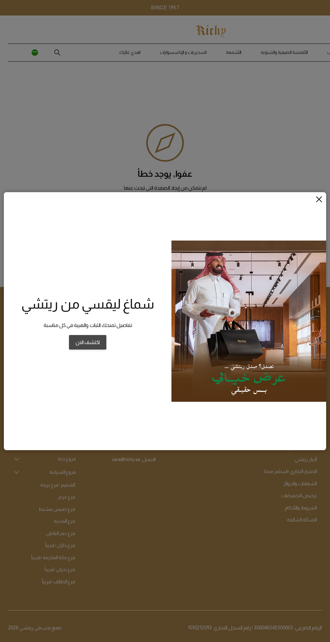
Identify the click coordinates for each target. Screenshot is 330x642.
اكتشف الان (87, 342)
